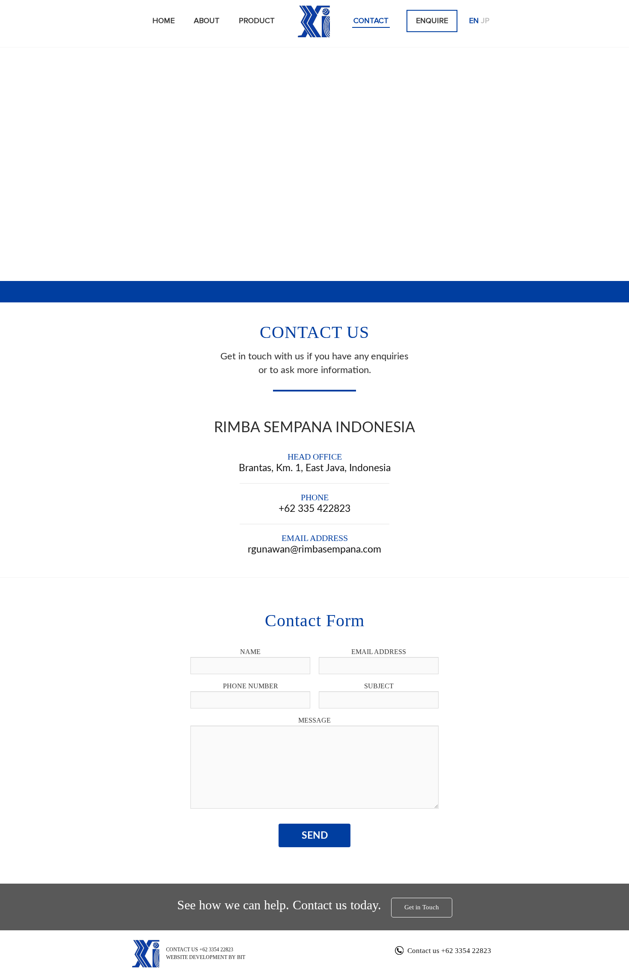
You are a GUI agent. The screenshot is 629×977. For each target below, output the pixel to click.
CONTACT (371, 21)
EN (474, 21)
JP (485, 21)
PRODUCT (257, 21)
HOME (163, 21)
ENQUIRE (432, 21)
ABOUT (207, 21)
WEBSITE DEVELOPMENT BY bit (205, 957)
